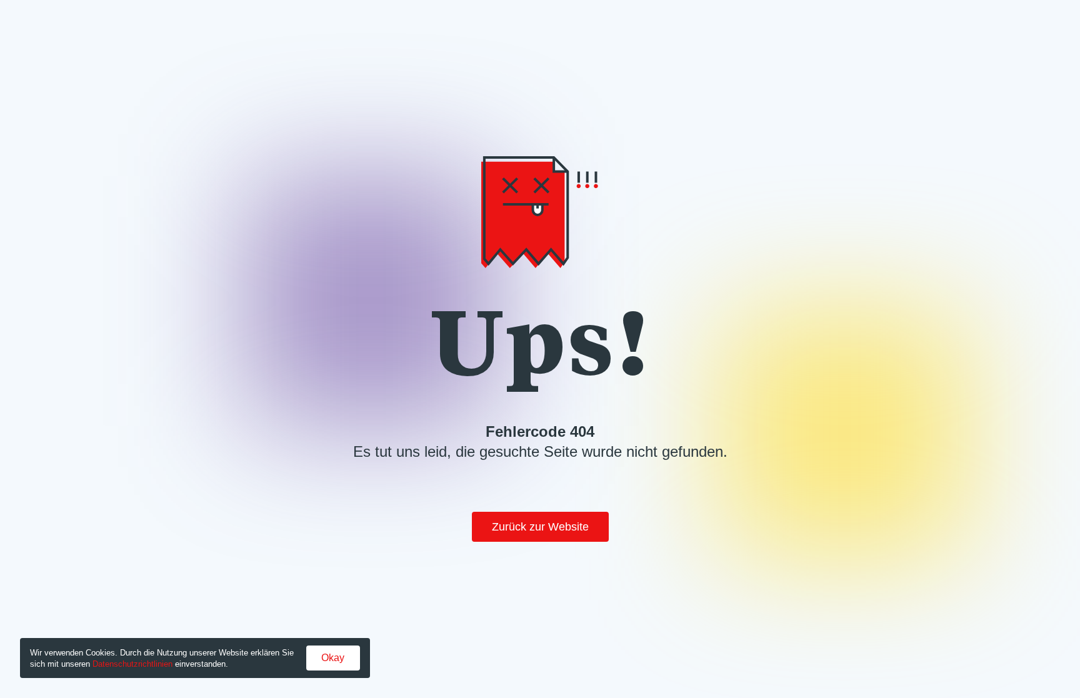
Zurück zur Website (540, 527)
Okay (332, 657)
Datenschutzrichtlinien (132, 664)
